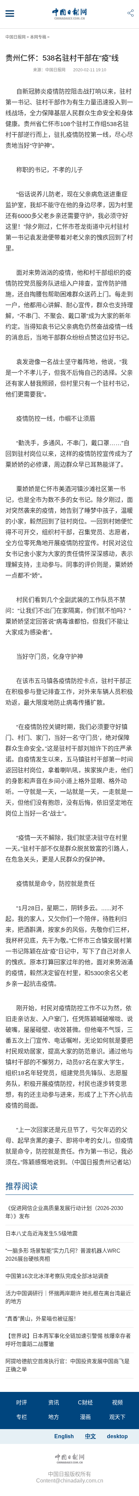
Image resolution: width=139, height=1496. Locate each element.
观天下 (117, 1417)
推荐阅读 (21, 1186)
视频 (117, 1402)
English (64, 1436)
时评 (21, 1402)
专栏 (21, 1417)
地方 (53, 1417)
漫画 (85, 1417)
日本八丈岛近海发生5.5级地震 (41, 1233)
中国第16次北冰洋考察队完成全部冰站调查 (57, 1276)
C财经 (85, 1402)
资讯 (53, 1402)
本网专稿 (38, 37)
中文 (90, 1436)
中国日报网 (15, 37)
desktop (117, 1436)
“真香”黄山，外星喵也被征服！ (42, 1319)
